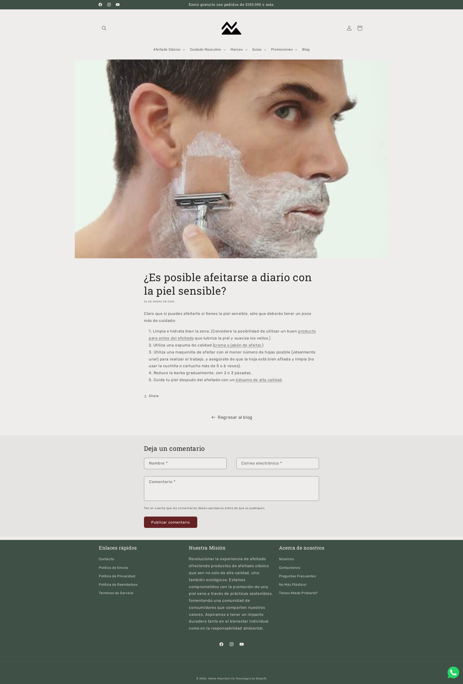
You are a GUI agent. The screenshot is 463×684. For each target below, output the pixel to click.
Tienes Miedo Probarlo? (298, 593)
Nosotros (286, 559)
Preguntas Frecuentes (297, 576)
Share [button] (154, 396)
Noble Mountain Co (221, 678)
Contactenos (289, 568)
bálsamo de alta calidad (258, 380)
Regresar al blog (235, 417)
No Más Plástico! (292, 585)
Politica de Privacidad (117, 576)
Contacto (106, 559)
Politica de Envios (113, 568)
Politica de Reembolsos (118, 585)
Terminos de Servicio (116, 593)
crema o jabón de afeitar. (238, 345)
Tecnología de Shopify (251, 678)
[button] (104, 28)
